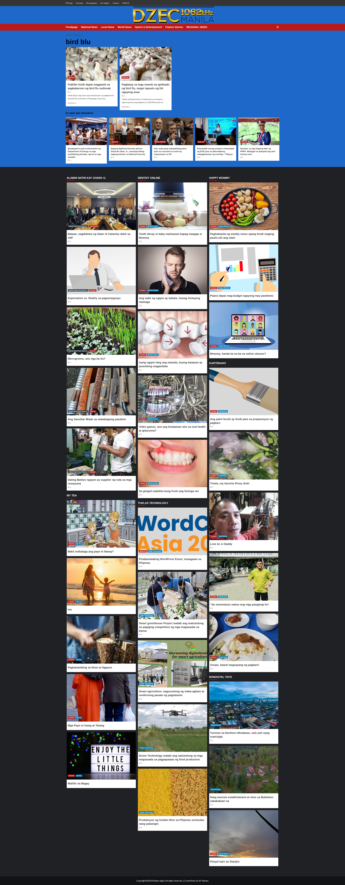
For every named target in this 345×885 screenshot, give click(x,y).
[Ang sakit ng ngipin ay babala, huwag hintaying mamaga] (172, 270)
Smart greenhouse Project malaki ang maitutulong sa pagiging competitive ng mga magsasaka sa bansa (171, 627)
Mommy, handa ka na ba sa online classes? (238, 353)
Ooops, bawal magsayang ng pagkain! (234, 664)
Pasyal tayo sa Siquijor (225, 861)
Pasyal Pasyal (215, 725)
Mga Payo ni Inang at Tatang (86, 725)
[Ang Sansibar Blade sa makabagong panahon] (101, 391)
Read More (72, 103)
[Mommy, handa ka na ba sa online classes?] (243, 326)
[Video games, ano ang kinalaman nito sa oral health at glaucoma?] (172, 399)
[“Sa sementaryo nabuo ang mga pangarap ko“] (243, 576)
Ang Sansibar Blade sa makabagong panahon (97, 419)
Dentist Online (153, 226)
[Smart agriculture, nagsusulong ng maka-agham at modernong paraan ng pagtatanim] (172, 663)
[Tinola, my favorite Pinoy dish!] (243, 456)
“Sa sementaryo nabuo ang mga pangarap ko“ (239, 604)
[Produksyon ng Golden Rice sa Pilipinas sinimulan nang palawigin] (172, 792)
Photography (91, 3)
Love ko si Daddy (221, 543)
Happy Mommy (224, 226)
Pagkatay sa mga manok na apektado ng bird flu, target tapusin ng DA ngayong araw (145, 88)
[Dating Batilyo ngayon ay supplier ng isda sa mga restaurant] (101, 452)
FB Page (69, 3)
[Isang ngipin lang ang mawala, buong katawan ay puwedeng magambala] (172, 335)
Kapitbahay (223, 411)
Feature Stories (174, 27)
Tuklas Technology (154, 551)
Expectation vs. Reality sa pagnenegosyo (94, 298)
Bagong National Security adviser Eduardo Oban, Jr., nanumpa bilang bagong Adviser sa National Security (128, 151)
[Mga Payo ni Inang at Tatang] (101, 698)
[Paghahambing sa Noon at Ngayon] (101, 640)
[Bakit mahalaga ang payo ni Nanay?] (101, 523)
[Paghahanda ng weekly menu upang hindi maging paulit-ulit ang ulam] (243, 206)
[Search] (277, 27)
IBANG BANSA (160, 142)
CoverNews (189, 880)
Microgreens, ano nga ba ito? (86, 358)
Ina (70, 609)
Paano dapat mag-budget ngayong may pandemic (242, 295)
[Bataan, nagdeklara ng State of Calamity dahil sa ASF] (101, 206)
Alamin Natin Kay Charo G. (78, 226)
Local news (94, 226)
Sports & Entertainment (148, 27)
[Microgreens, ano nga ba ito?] (101, 331)
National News (89, 27)
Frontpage (72, 27)
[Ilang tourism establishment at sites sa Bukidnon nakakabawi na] (243, 769)
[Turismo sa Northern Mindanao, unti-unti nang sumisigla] (243, 705)
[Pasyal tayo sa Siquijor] (243, 834)
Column (116, 3)
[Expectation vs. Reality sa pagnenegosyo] (101, 270)
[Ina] (101, 582)
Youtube (79, 3)
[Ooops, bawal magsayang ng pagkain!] (243, 637)
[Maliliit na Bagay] (101, 756)
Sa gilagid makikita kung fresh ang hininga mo (169, 491)
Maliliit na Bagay (78, 783)
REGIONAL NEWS (196, 27)
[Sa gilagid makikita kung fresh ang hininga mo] (172, 463)
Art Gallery (104, 3)
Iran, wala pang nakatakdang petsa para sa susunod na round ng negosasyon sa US (170, 151)
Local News (107, 27)
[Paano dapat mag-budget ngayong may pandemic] (243, 268)
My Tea (79, 544)
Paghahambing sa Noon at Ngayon (90, 667)
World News (125, 27)
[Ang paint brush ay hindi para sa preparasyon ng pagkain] (243, 391)
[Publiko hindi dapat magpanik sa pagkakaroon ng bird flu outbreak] (92, 64)
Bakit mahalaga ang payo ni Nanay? (91, 551)
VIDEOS (125, 3)
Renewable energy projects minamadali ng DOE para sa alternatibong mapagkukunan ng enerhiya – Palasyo (215, 151)
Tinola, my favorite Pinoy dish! (230, 483)
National (72, 77)
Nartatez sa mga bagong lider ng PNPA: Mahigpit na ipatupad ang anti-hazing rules (258, 151)
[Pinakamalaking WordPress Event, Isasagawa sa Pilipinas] (172, 531)
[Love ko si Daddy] (243, 516)
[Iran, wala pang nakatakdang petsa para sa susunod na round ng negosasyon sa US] (172, 131)
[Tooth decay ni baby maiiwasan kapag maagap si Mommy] (172, 206)
